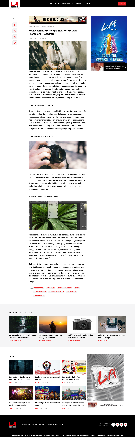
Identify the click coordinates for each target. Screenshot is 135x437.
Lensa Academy (40, 292)
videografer (71, 292)
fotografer (39, 288)
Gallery (87, 3)
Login (122, 4)
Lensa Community (34, 26)
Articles (53, 3)
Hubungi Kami (25, 425)
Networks (66, 3)
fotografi (50, 288)
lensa (76, 288)
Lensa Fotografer (56, 292)
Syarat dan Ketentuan (54, 425)
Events (78, 3)
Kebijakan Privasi (37, 425)
